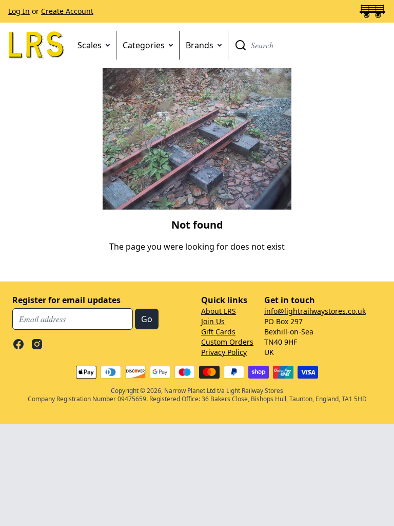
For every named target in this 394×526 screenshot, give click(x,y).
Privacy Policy (224, 352)
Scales (89, 45)
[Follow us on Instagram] (37, 344)
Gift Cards (218, 331)
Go (240, 45)
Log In (19, 11)
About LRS (218, 311)
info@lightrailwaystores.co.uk (315, 311)
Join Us (213, 321)
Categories (144, 45)
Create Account (67, 11)
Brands (199, 45)
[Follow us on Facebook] (18, 344)
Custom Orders (227, 342)
